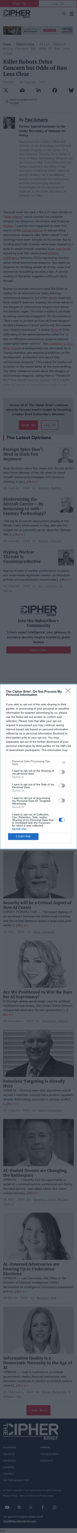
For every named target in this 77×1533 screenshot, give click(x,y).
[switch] (62, 772)
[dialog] (38, 766)
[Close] (69, 692)
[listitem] (38, 762)
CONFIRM (23, 836)
